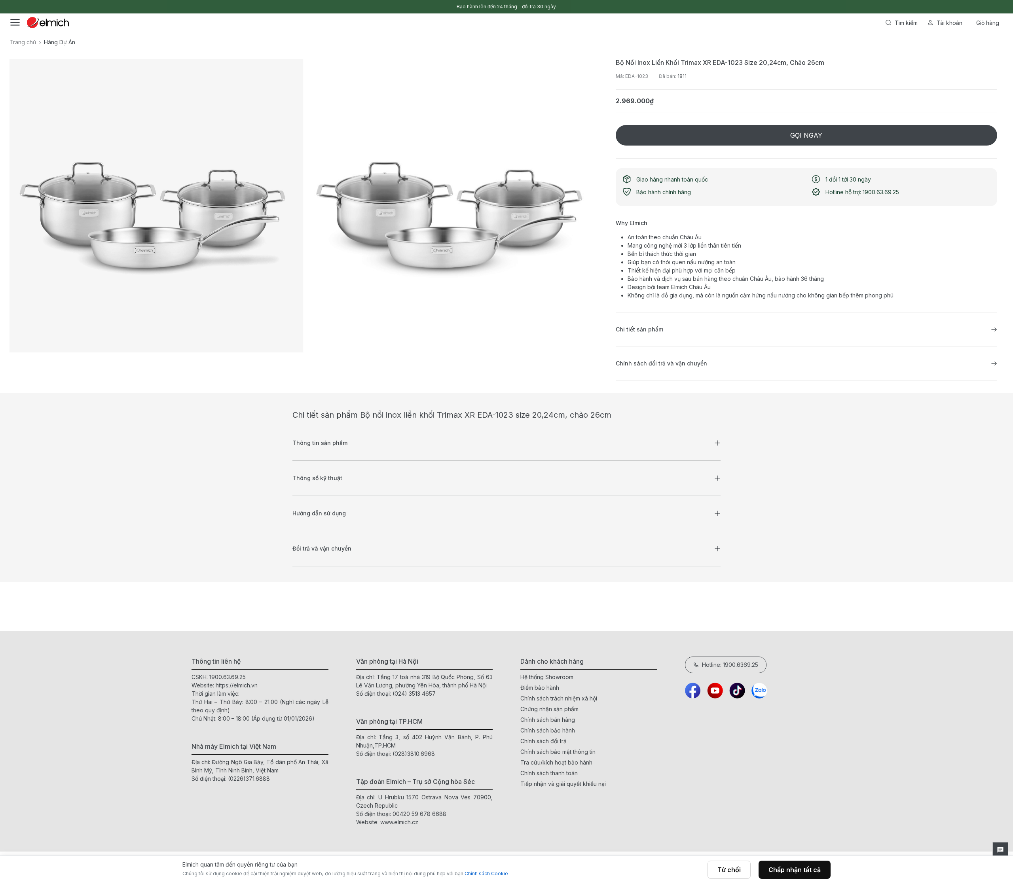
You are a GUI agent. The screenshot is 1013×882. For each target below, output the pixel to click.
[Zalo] (759, 690)
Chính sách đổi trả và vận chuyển (661, 363)
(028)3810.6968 (414, 753)
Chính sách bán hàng (547, 719)
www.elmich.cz (399, 822)
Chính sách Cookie (486, 873)
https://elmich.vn (237, 685)
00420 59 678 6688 (419, 813)
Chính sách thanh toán (549, 773)
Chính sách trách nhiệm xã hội (558, 698)
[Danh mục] (15, 22)
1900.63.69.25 (227, 677)
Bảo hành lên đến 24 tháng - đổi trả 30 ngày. (507, 6)
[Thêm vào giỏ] (309, 300)
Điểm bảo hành (539, 687)
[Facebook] (693, 690)
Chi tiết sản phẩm (639, 329)
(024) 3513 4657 (414, 693)
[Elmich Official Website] (48, 22)
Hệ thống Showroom (546, 677)
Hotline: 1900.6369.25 (730, 664)
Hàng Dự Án (59, 42)
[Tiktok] (737, 690)
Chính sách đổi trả (543, 741)
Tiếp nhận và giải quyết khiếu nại (563, 783)
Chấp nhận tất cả (794, 870)
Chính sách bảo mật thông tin (558, 751)
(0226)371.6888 (249, 778)
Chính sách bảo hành (547, 730)
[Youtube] (715, 690)
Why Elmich (631, 223)
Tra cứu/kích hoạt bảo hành (556, 762)
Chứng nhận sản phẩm (549, 709)
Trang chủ (22, 42)
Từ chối (729, 870)
